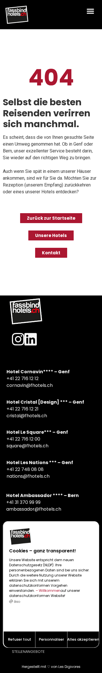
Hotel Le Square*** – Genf (37, 432)
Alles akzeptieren (83, 639)
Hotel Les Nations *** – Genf (40, 462)
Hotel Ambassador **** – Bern (42, 495)
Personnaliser (51, 639)
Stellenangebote (28, 651)
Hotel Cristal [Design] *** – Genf (45, 402)
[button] (90, 11)
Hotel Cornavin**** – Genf (38, 371)
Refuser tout (19, 639)
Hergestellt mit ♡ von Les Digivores (51, 666)
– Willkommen (47, 590)
